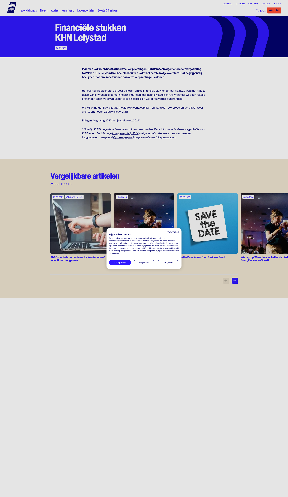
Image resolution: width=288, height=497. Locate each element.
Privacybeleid (173, 232)
